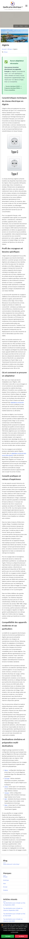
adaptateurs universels (17, 402)
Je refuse (21, 936)
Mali (5, 799)
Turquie (6, 793)
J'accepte (7, 936)
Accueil (4, 49)
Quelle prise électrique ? (12, 7)
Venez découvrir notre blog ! (11, 864)
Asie (4, 883)
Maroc (6, 770)
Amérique (6, 880)
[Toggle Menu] (26, 6)
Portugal (6, 778)
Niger (6, 805)
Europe (5, 887)
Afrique (10, 49)
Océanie (5, 890)
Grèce (6, 786)
